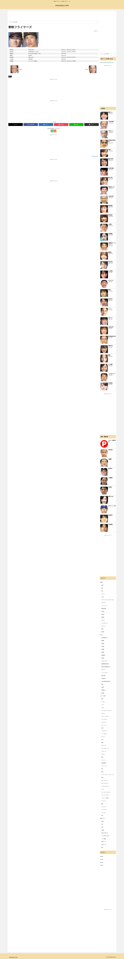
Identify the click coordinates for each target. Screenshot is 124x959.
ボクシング (103, 745)
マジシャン (103, 626)
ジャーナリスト (104, 672)
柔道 (102, 757)
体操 (102, 777)
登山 (102, 815)
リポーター (103, 602)
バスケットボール (105, 716)
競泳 (102, 771)
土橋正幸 (11, 57)
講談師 (102, 617)
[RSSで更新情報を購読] (55, 131)
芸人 (102, 591)
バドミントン (104, 725)
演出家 (102, 658)
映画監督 (103, 655)
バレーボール (104, 719)
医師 (102, 684)
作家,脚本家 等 (104, 637)
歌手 (102, 588)
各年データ (103, 844)
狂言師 (102, 611)
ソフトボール (104, 730)
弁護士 (102, 687)
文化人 (101, 634)
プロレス (103, 754)
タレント (103, 593)
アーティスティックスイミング (107, 774)
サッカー (103, 701)
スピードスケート (105, 783)
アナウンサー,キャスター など (107, 599)
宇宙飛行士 (103, 678)
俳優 (102, 585)
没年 (102, 824)
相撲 (102, 742)
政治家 (102, 693)
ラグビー (103, 713)
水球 (102, 739)
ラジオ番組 (103, 838)
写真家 (102, 652)
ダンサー (103, 620)
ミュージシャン (104, 605)
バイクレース (104, 809)
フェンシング (104, 765)
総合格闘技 (103, 763)
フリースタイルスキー (105, 792)
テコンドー (103, 760)
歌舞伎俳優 (103, 608)
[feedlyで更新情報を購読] (52, 131)
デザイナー (103, 669)
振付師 (102, 631)
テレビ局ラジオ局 (105, 835)
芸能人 (101, 582)
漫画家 (102, 640)
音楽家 (102, 643)
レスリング (103, 751)
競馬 (102, 803)
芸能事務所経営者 (105, 663)
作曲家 (102, 649)
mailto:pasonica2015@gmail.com (106, 62)
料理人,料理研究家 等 (105, 666)
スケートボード (104, 780)
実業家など (103, 690)
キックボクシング (105, 748)
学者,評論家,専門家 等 (105, 681)
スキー (102, 789)
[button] (97, 22)
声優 (102, 628)
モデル (102, 596)
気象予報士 (103, 675)
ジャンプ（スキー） (105, 795)
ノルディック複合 (105, 797)
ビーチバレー (104, 722)
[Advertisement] (53, 16)
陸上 (102, 768)
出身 (102, 827)
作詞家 (102, 646)
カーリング (103, 800)
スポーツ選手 (103, 695)
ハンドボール (104, 733)
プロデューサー (104, 660)
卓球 (102, 728)
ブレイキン (103, 812)
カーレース (103, 806)
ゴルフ (102, 707)
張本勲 (11, 55)
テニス (102, 704)
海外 (102, 847)
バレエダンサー (104, 623)
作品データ (103, 841)
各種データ (102, 818)
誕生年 (102, 821)
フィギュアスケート (105, 786)
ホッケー (103, 736)
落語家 (102, 614)
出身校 (102, 830)
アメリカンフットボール (106, 710)
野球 (10, 76)
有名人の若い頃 (104, 832)
